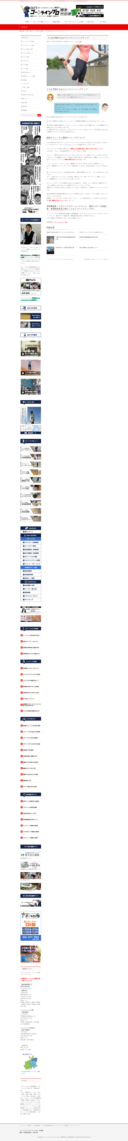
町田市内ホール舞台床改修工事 (65, 247)
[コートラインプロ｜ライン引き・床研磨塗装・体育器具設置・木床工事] (64, 11)
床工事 (24, 91)
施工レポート (25, 98)
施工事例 (24, 102)
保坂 (66, 222)
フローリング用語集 (26, 1125)
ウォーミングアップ (59, 222)
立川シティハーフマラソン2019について (91, 232)
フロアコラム (25, 60)
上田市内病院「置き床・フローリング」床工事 (96, 259)
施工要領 (24, 106)
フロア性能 (25, 64)
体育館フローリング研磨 (28, 76)
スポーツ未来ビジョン (28, 53)
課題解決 (24, 110)
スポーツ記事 (78, 41)
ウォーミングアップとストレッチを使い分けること (60, 259)
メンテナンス (25, 83)
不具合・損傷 (25, 87)
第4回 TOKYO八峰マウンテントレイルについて (61, 232)
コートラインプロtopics (28, 41)
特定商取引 (37, 1125)
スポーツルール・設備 (28, 45)
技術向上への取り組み (28, 94)
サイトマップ (76, 1125)
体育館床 (24, 80)
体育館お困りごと (26, 72)
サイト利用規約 (65, 1125)
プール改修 (25, 68)
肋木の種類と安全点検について (88, 247)
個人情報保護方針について (51, 1125)
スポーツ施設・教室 (27, 49)
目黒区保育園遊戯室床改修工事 (88, 237)
